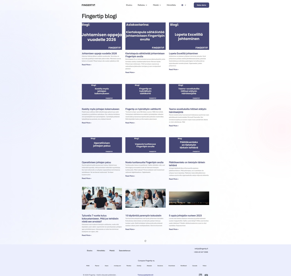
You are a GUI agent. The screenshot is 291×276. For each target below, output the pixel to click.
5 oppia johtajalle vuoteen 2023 (185, 215)
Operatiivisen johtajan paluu (96, 162)
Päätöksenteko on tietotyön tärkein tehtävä (187, 164)
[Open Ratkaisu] (146, 5)
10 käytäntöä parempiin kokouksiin (143, 215)
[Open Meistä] (160, 5)
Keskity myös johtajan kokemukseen (100, 109)
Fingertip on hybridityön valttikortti (143, 109)
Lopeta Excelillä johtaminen (183, 53)
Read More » (86, 65)
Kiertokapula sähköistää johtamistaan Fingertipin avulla (145, 55)
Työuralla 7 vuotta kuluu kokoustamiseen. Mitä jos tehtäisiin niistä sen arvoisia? (100, 218)
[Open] (185, 5)
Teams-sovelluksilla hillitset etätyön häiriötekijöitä (187, 111)
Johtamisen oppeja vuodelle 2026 (99, 53)
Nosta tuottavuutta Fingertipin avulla (144, 162)
